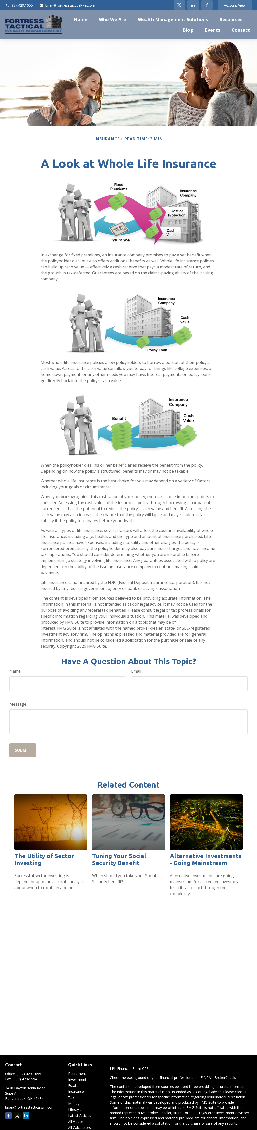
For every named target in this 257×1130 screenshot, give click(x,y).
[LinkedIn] (193, 5)
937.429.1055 (22, 5)
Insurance (76, 1091)
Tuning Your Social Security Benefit (119, 859)
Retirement (77, 1073)
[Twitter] (179, 5)
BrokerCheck (224, 1077)
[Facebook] (207, 5)
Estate (73, 1085)
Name (15, 671)
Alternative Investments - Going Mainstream (206, 859)
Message (17, 704)
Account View (235, 5)
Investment (77, 1079)
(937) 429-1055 (29, 1073)
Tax (71, 1097)
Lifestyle (75, 1109)
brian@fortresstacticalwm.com (70, 5)
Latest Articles (79, 1115)
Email (136, 671)
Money (73, 1103)
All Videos (76, 1121)
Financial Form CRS (133, 1068)
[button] (80, 19)
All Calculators (79, 1127)
